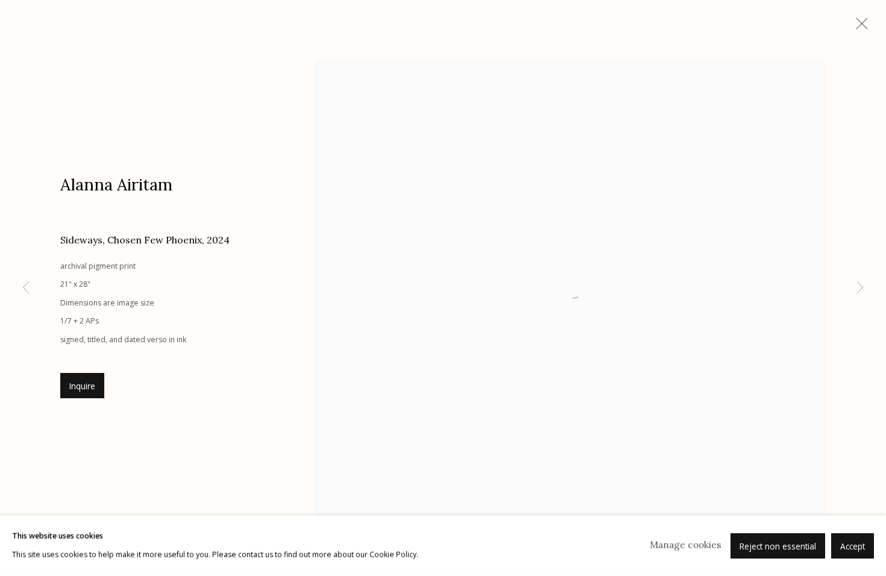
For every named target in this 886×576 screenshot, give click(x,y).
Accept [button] (852, 545)
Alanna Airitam (116, 184)
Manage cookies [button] (685, 545)
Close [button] (859, 27)
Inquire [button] (82, 386)
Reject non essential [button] (778, 545)
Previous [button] (26, 287)
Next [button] (860, 287)
